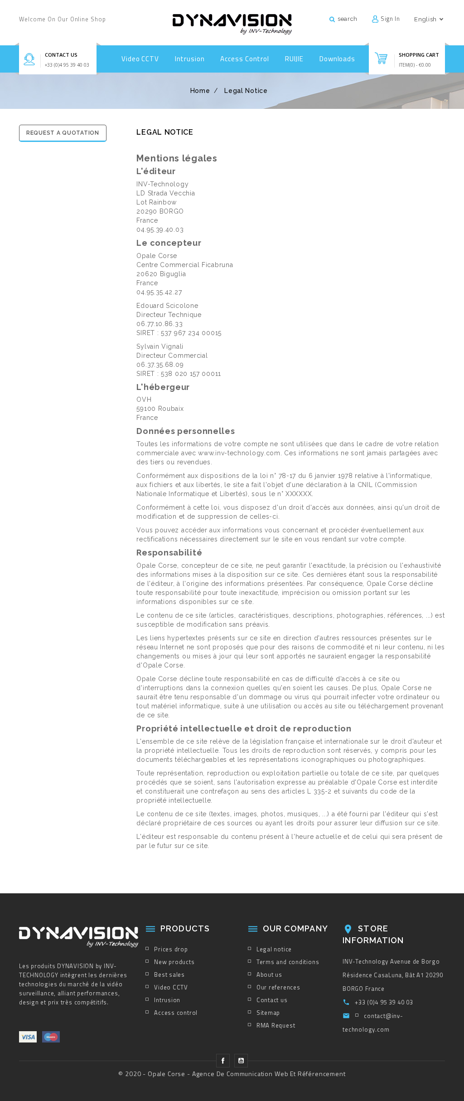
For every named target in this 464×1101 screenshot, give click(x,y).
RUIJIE (294, 59)
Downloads (337, 59)
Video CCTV (140, 59)
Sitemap (268, 1012)
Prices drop (171, 949)
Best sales (169, 974)
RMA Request (275, 1025)
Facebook (223, 1060)
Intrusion (190, 59)
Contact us (61, 54)
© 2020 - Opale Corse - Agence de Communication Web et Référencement (231, 1073)
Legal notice (274, 949)
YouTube (241, 1060)
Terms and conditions (287, 961)
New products (174, 961)
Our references (278, 987)
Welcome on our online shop (62, 19)
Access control (244, 59)
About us (269, 974)
